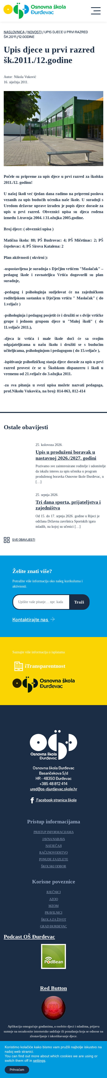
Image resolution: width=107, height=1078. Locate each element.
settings (39, 1060)
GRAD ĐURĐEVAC (53, 926)
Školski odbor (53, 866)
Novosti (34, 32)
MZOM (54, 906)
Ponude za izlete (53, 859)
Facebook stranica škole (56, 800)
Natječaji (54, 846)
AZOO (53, 899)
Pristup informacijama (54, 832)
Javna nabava (53, 839)
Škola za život (53, 919)
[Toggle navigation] (96, 11)
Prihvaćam (17, 1069)
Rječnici (54, 892)
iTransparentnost (45, 666)
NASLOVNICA (14, 32)
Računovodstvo (53, 852)
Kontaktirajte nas (30, 620)
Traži (79, 602)
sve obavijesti (23, 539)
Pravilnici (53, 912)
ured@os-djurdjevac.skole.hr (53, 789)
